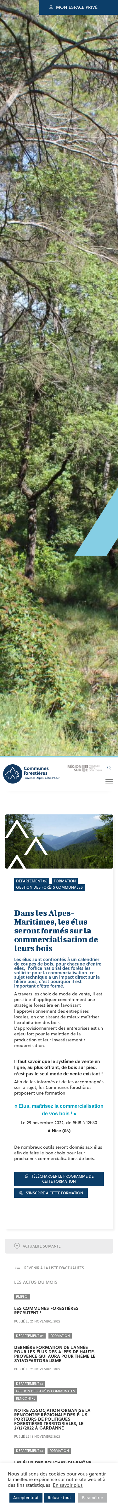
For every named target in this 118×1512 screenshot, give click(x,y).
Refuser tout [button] (59, 1497)
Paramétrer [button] (92, 1497)
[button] (109, 781)
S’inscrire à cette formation (54, 1193)
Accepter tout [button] (26, 1497)
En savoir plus (68, 1485)
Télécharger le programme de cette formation (62, 1179)
